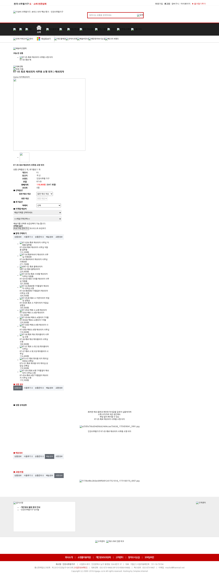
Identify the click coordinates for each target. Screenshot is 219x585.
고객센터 (119, 557)
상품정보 (17, 237)
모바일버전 (149, 557)
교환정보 (59, 237)
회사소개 (68, 557)
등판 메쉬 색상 (25, 194)
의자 (21, 77)
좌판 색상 (25, 199)
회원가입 (159, 4)
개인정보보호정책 (103, 557)
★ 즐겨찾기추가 (199, 4)
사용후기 (28, 237)
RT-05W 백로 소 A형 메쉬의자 (32, 313)
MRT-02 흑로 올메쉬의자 (30, 269)
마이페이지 (185, 4)
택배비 (25, 205)
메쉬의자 (26, 77)
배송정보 (49, 237)
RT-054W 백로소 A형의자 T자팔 (33, 320)
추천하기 (42, 228)
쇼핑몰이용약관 (84, 557)
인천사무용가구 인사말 (30, 510)
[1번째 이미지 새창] (24, 157)
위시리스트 (34, 228)
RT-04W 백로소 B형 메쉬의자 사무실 (34, 330)
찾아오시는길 (133, 557)
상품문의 (39, 237)
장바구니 (175, 4)
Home (16, 77)
